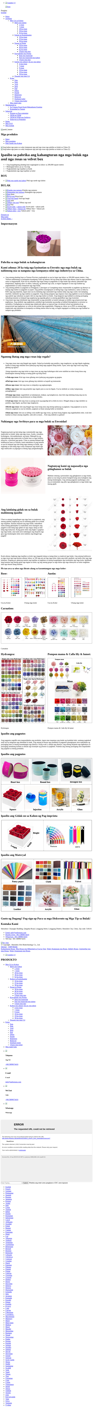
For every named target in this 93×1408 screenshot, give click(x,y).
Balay (7, 16)
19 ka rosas (23, 72)
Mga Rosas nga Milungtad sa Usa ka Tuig (31, 949)
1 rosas (21, 25)
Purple (17, 93)
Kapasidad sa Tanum (17, 109)
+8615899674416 (11, 1064)
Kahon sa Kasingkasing (23, 35)
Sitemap (4, 947)
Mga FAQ (9, 124)
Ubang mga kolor (21, 101)
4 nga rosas (23, 64)
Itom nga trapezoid (25, 56)
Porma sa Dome (20, 43)
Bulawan (18, 97)
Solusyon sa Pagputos (18, 119)
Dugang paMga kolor (5, 216)
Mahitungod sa (10, 105)
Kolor (12, 78)
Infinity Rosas (73, 949)
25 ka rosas (23, 39)
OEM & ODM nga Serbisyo (20, 117)
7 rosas (21, 27)
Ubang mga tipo (25, 51)
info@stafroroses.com (13, 1082)
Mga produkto (10, 141)
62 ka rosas (23, 33)
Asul (16, 84)
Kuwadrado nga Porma (23, 54)
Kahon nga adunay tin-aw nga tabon (28, 62)
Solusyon (8, 111)
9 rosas (21, 68)
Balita (7, 121)
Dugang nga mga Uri (22, 76)
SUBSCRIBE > (6, 219)
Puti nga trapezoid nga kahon (29, 58)
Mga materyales (15, 103)
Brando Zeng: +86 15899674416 (17, 935)
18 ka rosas (23, 29)
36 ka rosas (23, 31)
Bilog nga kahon (20, 23)
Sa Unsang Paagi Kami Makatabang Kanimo (26, 107)
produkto (8, 19)
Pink (16, 82)
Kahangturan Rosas (8, 949)
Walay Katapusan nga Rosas (57, 949)
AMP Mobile (12, 947)
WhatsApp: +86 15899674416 (16, 937)
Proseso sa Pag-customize (19, 113)
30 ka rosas (23, 45)
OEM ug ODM (15, 115)
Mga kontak (9, 126)
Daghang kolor (20, 99)
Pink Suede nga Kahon (13, 143)
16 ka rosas (23, 37)
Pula (16, 80)
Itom (16, 86)
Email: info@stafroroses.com (15, 933)
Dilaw (17, 91)
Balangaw (18, 95)
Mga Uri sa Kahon (16, 21)
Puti (16, 89)
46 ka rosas (23, 47)
